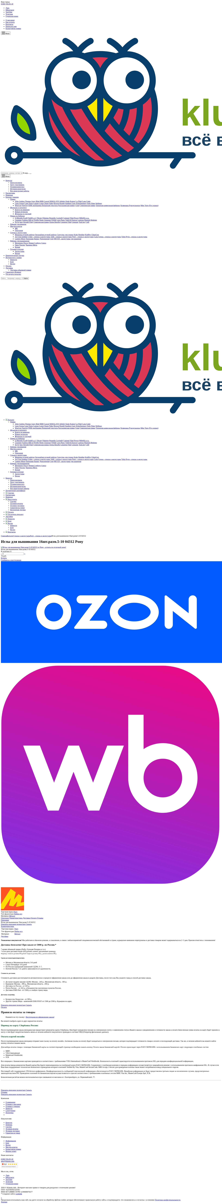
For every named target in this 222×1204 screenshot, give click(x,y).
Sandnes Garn (70, 203)
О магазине (10, 20)
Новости (13, 260)
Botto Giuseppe (45, 220)
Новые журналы (21, 212)
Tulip (123, 237)
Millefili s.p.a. (84, 218)
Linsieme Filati (65, 222)
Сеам (77, 206)
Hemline (81, 235)
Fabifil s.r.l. (32, 218)
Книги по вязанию (22, 210)
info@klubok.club (7, 1161)
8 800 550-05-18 (7, 4)
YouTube (9, 12)
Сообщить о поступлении (11, 560)
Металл (12, 916)
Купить (4, 558)
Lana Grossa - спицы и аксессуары (107, 237)
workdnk (18, 1194)
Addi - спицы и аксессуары (61, 237)
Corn (52, 239)
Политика (9, 1113)
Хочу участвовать (17, 185)
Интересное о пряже (14, 258)
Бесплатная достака (18, 510)
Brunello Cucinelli (56, 218)
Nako (51, 203)
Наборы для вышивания (19, 241)
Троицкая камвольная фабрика (108, 206)
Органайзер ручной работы (46, 235)
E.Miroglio (19, 218)
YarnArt (25, 206)
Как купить (10, 22)
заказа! (51, 1017)
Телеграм (9, 14)
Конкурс (9, 181)
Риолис (22, 245)
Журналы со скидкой (23, 214)
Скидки (13, 501)
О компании (10, 1102)
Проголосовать (16, 183)
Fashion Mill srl (28, 220)
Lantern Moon (20, 239)
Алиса (43, 243)
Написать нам (11, 26)
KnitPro (88, 235)
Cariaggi (66, 218)
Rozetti (62, 203)
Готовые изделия (16, 249)
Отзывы (40, 918)
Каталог (10, 536)
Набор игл (18, 914)
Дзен (7, 8)
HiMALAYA (54, 201)
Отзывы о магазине (13, 1104)
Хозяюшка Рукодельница (130, 206)
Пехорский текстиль (50, 206)
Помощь (9, 1125)
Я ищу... (26, 173)
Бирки (36, 239)
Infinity (62, 201)
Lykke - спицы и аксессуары (39, 237)
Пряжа (12, 199)
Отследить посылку (13, 274)
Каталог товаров (12, 197)
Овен (17, 245)
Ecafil (25, 218)
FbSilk (53, 220)
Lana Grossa (19, 203)
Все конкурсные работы (19, 191)
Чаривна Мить (31, 245)
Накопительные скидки (15, 255)
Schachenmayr (81, 203)
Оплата (8, 266)
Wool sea (18, 206)
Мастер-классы (16, 226)
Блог (12, 262)
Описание (5, 918)
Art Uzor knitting (21, 237)
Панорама (30, 239)
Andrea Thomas (25, 201)
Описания (19, 230)
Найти (26, 278)
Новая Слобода (35, 243)
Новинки (9, 195)
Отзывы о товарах (13, 1106)
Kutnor (72, 201)
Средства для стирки (65, 235)
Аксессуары (19, 251)
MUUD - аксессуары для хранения (67, 239)
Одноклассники (12, 16)
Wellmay (99, 203)
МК (16, 228)
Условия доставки (17, 506)
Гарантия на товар (17, 508)
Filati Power (74, 218)
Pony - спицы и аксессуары (83, 237)
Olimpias (45, 218)
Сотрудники (10, 1111)
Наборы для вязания (18, 224)
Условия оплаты (16, 504)
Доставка (9, 268)
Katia (67, 201)
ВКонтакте (10, 10)
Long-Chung (44, 203)
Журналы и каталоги (18, 208)
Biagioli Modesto (90, 220)
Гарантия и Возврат (13, 272)
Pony (15, 912)
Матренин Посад (21, 243)
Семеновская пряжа (87, 206)
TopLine (82, 222)
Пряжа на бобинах (17, 216)
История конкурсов (18, 189)
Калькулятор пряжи (13, 29)
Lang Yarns (29, 203)
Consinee (18, 220)
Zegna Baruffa (54, 222)
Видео (12, 264)
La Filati (79, 201)
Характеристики (16, 918)
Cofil (87, 222)
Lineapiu (75, 222)
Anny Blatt (35, 201)
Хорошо (4, 1202)
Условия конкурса (17, 187)
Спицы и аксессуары (18, 233)
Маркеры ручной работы (24, 235)
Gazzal (46, 201)
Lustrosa (81, 220)
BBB (42, 201)
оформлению (43, 1017)
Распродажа (10, 193)
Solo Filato (91, 203)
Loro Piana (61, 220)
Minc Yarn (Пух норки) (149, 206)
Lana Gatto (86, 201)
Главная (4, 536)
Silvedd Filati (28, 222)
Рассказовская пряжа (66, 206)
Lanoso (36, 203)
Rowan (56, 203)
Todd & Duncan (71, 220)
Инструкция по (32, 1017)
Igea (21, 222)
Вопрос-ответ (11, 1151)
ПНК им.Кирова (35, 206)
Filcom (39, 218)
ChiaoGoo (95, 235)
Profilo (36, 220)
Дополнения (44, 239)
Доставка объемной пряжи (20, 270)
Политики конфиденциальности (167, 1200)
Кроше (17, 247)
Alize (17, 201)
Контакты (9, 24)
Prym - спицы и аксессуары (136, 237)
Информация (11, 1141)
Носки (17, 253)
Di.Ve (17, 222)
